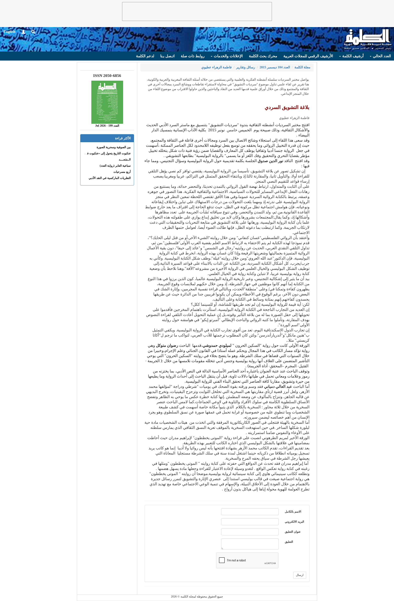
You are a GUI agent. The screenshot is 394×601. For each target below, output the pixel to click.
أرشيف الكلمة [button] (352, 56)
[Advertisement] (197, 11)
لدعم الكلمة (145, 56)
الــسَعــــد (125, 159)
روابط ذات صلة (193, 56)
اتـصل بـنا (167, 56)
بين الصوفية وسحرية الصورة (114, 147)
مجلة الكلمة (302, 67)
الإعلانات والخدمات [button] (228, 56)
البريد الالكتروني (294, 521)
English (9, 32)
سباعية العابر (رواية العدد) (115, 165)
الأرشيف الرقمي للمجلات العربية (308, 56)
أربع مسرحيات (122, 171)
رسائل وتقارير (245, 67)
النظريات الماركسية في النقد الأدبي (110, 178)
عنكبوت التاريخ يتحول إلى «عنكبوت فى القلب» (103, 153)
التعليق (289, 541)
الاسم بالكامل (293, 511)
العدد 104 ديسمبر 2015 (275, 67)
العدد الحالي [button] (381, 56)
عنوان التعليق (293, 531)
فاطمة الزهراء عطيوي (216, 67)
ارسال (300, 575)
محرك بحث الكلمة (263, 56)
